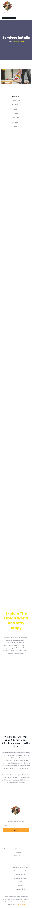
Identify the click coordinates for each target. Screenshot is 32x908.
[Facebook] (14, 836)
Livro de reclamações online (12, 896)
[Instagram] (17, 836)
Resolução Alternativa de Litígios (20, 899)
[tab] (15, 96)
